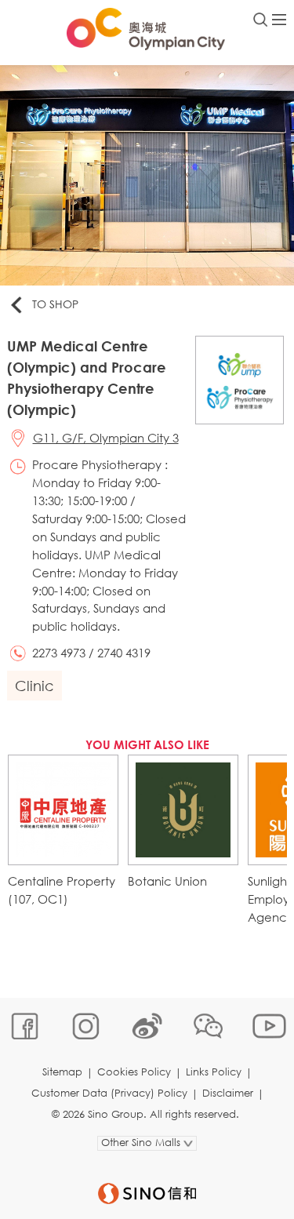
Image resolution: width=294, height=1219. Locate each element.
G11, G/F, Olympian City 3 (106, 438)
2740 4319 (124, 652)
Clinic (34, 685)
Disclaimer (227, 1093)
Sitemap (62, 1072)
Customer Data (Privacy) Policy (109, 1093)
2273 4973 (58, 652)
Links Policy (213, 1072)
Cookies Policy (134, 1072)
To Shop (55, 304)
